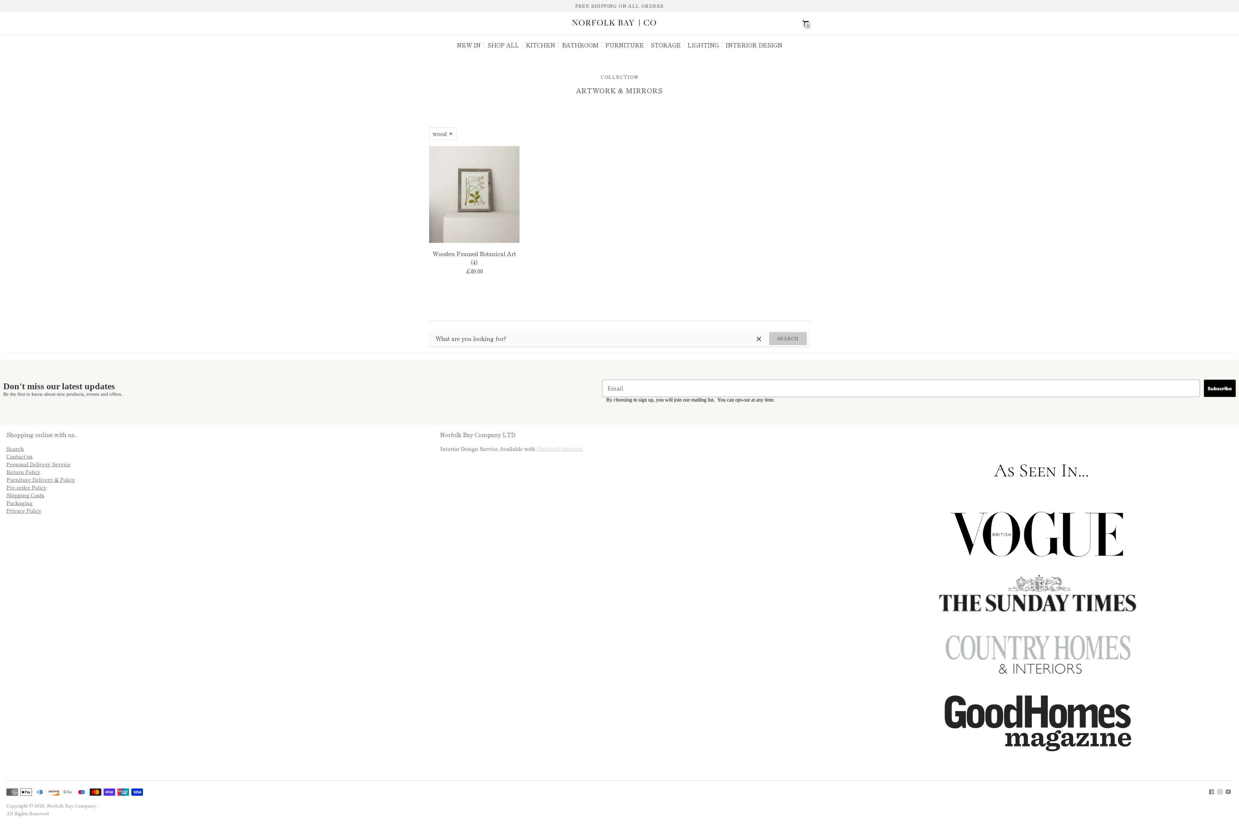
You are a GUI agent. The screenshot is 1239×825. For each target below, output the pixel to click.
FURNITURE (624, 45)
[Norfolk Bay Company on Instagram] (1220, 791)
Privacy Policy (24, 510)
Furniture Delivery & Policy (40, 479)
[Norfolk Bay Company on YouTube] (1228, 791)
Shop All (503, 45)
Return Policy (23, 472)
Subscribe (1220, 388)
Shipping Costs (25, 495)
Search (788, 338)
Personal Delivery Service (38, 464)
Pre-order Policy (26, 487)
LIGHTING (703, 45)
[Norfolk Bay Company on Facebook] (1211, 791)
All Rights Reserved (27, 813)
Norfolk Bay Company (72, 805)
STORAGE (666, 45)
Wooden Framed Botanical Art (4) (474, 257)
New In (469, 45)
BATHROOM (580, 45)
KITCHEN (540, 45)
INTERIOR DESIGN (754, 45)
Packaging (19, 503)
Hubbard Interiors (560, 448)
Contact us (19, 456)
